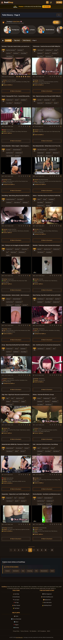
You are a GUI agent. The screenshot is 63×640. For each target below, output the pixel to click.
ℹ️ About (16, 621)
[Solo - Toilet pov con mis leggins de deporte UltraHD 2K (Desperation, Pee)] (16, 265)
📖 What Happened (47, 594)
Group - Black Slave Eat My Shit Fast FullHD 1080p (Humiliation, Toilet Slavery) (16, 345)
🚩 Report (16, 624)
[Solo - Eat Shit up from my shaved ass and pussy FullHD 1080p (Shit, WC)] (47, 364)
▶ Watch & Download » (15, 91)
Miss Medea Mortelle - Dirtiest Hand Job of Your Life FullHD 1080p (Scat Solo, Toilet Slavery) (47, 146)
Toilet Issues (40, 50)
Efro (36, 571)
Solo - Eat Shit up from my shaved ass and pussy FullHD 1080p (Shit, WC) (47, 345)
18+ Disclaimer (33, 631)
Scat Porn (8, 53)
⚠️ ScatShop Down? (47, 605)
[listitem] (12, 29)
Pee (53, 99)
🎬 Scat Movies (16, 596)
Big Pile (55, 103)
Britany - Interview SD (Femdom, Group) (43, 394)
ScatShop (8, 40)
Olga (7, 398)
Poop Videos (40, 155)
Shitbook (8, 298)
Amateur (7, 571)
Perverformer (19, 448)
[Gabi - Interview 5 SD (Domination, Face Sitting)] (47, 464)
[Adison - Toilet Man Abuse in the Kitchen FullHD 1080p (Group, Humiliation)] (47, 215)
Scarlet (16, 99)
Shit (54, 348)
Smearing (29, 571)
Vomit (52, 571)
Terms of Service (24, 631)
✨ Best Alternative (47, 602)
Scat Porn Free (9, 152)
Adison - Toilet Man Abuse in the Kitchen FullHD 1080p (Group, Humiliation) (47, 195)
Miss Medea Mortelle (41, 149)
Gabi (38, 448)
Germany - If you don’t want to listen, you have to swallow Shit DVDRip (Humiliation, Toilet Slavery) (16, 46)
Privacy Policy (16, 631)
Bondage (48, 205)
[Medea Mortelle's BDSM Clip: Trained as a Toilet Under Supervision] (16, 464)
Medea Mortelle (9, 448)
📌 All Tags (16, 602)
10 (45, 550)
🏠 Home (16, 616)
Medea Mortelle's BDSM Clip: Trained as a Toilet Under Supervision (16, 444)
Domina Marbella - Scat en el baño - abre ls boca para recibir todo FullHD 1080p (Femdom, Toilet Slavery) (16, 295)
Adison (38, 199)
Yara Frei (22, 451)
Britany (39, 398)
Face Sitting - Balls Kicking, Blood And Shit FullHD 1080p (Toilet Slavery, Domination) (16, 195)
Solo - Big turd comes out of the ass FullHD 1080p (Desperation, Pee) (47, 96)
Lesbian (23, 401)
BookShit (8, 149)
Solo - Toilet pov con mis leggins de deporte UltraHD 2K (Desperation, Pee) (16, 245)
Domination (20, 50)
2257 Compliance (42, 631)
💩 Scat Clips (16, 594)
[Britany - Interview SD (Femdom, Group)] (47, 414)
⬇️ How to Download (16, 619)
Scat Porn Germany (10, 50)
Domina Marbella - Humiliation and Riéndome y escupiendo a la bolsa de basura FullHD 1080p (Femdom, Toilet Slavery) (47, 494)
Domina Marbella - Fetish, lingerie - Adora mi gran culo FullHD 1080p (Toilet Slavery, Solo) (16, 146)
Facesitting (48, 252)
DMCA (48, 631)
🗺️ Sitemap (16, 627)
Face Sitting (23, 53)
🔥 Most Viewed (16, 605)
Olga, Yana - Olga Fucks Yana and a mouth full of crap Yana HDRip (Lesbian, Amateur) (16, 394)
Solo (23, 571)
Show (59, 15)
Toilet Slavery (26, 40)
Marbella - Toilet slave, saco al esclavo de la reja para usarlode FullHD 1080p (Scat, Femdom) (47, 245)
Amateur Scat (9, 404)
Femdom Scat (48, 50)
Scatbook (39, 497)
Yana (12, 398)
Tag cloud (17, 40)
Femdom (26, 448)
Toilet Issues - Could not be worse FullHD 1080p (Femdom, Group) (47, 46)
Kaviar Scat (39, 103)
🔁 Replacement (47, 599)
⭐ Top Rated (16, 608)
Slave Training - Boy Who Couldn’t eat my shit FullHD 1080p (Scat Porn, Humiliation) (47, 295)
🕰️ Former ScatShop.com (47, 596)
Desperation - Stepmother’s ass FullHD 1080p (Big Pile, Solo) (16, 494)
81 (52, 550)
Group (55, 50)
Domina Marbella (16, 149)
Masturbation (44, 571)
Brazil (38, 454)
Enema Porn (55, 152)
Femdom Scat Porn (10, 199)
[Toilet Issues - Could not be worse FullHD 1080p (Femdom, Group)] (47, 66)
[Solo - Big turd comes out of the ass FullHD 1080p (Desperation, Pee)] (47, 116)
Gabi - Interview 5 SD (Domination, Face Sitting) (45, 444)
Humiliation (15, 53)
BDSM (16, 451)
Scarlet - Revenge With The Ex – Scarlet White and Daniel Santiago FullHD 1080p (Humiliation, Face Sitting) (16, 96)
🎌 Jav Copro (16, 599)
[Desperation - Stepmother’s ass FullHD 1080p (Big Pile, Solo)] (16, 514)
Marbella (39, 249)
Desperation (47, 99)
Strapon (8, 401)
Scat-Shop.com (19, 637)
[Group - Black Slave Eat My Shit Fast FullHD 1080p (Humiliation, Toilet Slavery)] (16, 364)
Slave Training (49, 298)
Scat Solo (39, 99)
